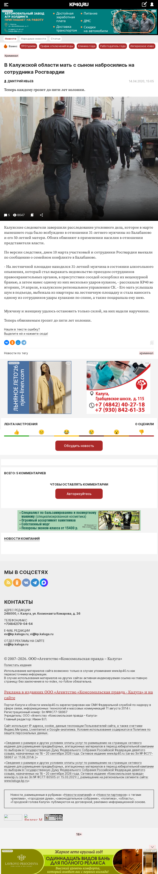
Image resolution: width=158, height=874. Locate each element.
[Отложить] (32, 215)
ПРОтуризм (28, 46)
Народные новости (33, 38)
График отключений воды (57, 46)
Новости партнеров (112, 794)
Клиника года (86, 46)
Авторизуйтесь (79, 494)
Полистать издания (17, 665)
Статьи (55, 38)
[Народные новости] (144, 4)
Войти (152, 4)
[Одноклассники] (12, 342)
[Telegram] (23, 342)
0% (16, 432)
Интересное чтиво (142, 46)
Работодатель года (112, 46)
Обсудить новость (79, 446)
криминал (146, 353)
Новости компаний (22, 539)
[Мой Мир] (18, 342)
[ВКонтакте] (6, 342)
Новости (10, 38)
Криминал (11, 55)
